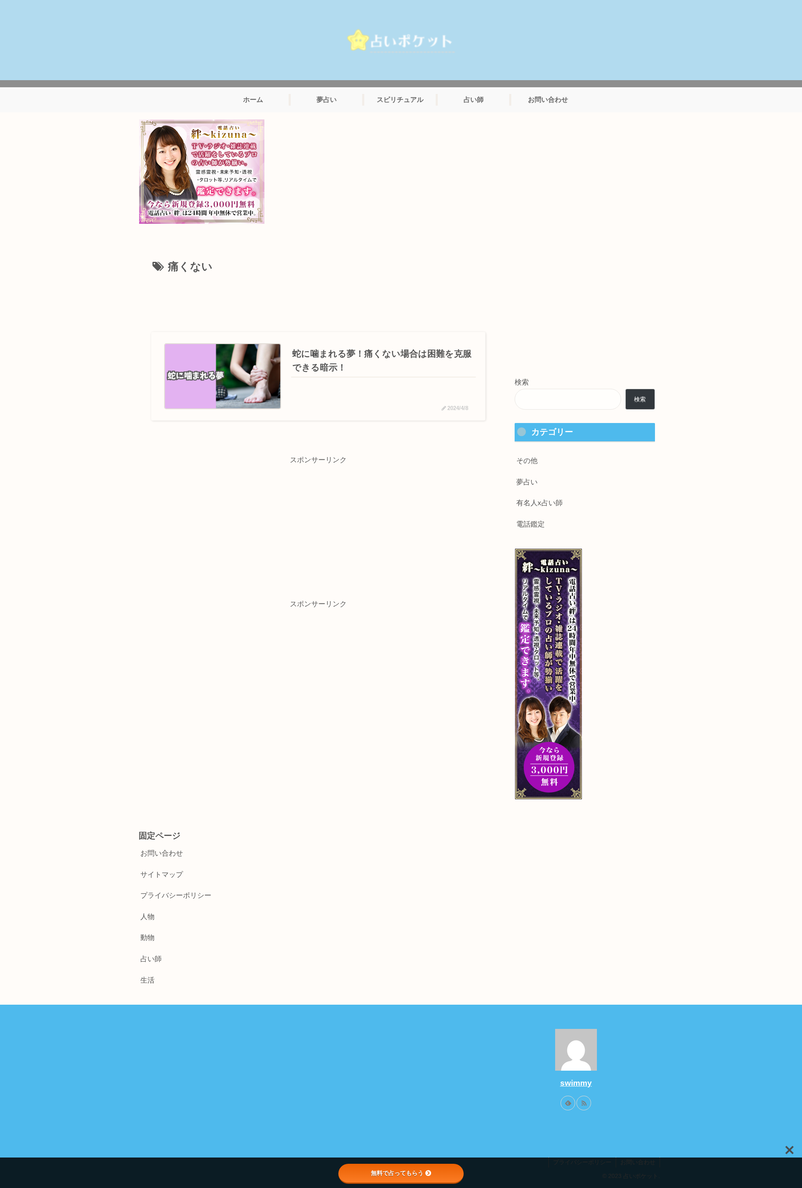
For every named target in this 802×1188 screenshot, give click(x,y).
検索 (522, 382)
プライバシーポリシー (175, 895)
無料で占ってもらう (397, 1173)
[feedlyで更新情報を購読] (568, 1103)
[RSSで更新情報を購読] (583, 1103)
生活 (147, 980)
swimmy (576, 1083)
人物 (147, 917)
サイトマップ (161, 875)
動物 (147, 938)
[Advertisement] (318, 300)
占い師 (151, 959)
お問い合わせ (161, 853)
